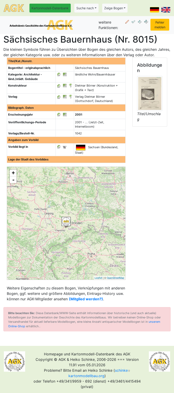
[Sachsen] (66, 221)
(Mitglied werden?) (86, 299)
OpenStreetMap (115, 277)
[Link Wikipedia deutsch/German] (64, 146)
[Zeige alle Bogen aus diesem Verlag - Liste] (59, 96)
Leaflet (98, 277)
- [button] (13, 180)
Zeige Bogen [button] (113, 8)
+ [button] (13, 173)
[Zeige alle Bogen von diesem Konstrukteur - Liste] (59, 85)
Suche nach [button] (85, 8)
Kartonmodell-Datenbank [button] (50, 8)
